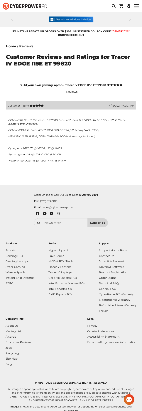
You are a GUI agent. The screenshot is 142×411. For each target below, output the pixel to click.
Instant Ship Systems (20, 277)
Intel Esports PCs (60, 289)
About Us (12, 325)
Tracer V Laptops (59, 267)
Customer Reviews (18, 342)
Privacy (92, 325)
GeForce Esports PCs (62, 277)
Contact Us (106, 256)
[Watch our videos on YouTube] (45, 214)
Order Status (107, 277)
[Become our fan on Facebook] (37, 214)
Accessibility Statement (103, 336)
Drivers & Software (111, 267)
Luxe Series (56, 256)
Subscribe (97, 223)
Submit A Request (111, 261)
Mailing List (13, 331)
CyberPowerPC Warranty (116, 294)
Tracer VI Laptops (60, 272)
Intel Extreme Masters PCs (66, 283)
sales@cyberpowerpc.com (59, 207)
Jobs (9, 347)
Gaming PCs (14, 256)
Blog (9, 364)
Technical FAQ (109, 283)
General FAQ (107, 289)
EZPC (9, 283)
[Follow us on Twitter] (51, 214)
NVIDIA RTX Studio (61, 261)
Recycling (12, 353)
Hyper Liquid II (58, 250)
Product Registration (113, 272)
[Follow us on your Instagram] (58, 214)
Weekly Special (16, 272)
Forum (103, 311)
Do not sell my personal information (111, 342)
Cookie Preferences (100, 331)
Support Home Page (113, 250)
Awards (11, 336)
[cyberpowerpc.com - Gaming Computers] (25, 6)
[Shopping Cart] (121, 6)
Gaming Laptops (17, 261)
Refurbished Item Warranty (117, 305)
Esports (11, 250)
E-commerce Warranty (114, 299)
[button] (113, 6)
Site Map (12, 358)
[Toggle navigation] (136, 6)
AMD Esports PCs (60, 294)
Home (11, 46)
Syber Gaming (15, 267)
